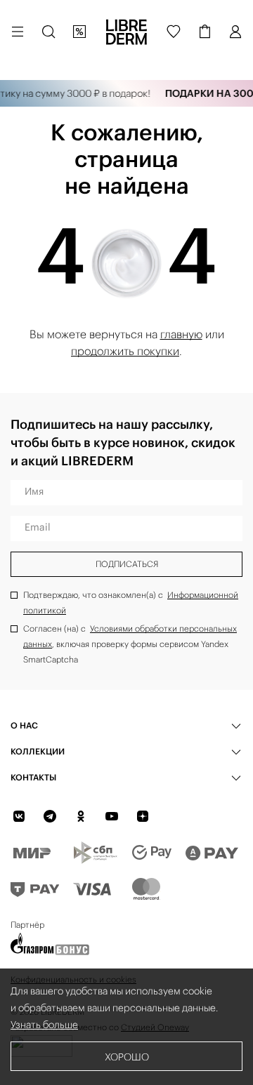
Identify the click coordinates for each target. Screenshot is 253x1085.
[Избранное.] (174, 32)
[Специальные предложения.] (79, 32)
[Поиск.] (48, 32)
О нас (24, 725)
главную (181, 334)
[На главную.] (126, 31)
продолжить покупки (125, 351)
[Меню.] (18, 32)
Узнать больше (44, 1024)
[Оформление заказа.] (204, 32)
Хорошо (127, 1057)
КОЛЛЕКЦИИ (38, 751)
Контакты (33, 777)
